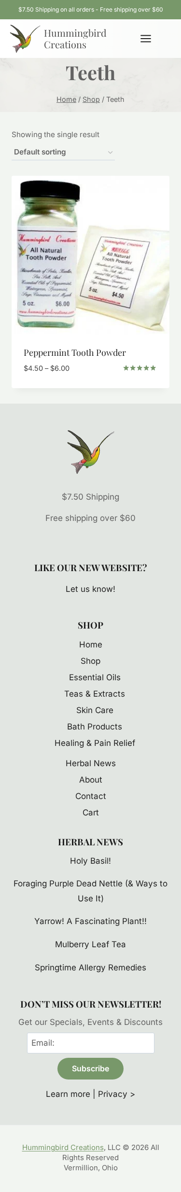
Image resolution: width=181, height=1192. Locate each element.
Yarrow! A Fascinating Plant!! (90, 921)
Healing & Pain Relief (95, 743)
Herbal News (91, 763)
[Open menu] (151, 38)
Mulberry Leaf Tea (90, 944)
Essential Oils (95, 677)
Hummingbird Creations (63, 1147)
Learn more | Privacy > (90, 1094)
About (90, 780)
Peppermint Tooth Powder (75, 352)
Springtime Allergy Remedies (90, 967)
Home (90, 644)
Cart (91, 812)
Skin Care (94, 710)
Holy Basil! (90, 861)
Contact (90, 796)
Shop (90, 661)
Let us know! (90, 589)
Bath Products (94, 726)
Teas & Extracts (94, 694)
